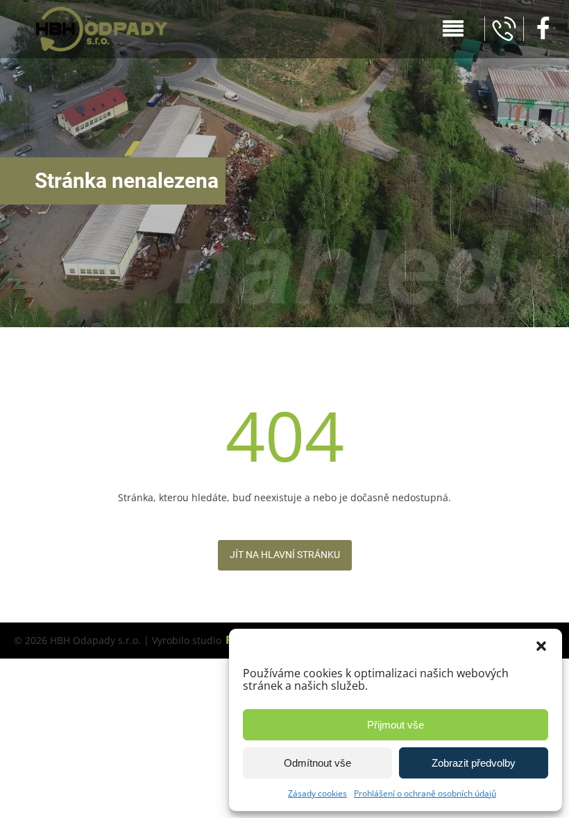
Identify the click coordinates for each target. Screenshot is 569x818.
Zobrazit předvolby (474, 763)
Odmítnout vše (317, 763)
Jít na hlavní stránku (285, 554)
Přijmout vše (395, 725)
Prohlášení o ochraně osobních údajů (425, 793)
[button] (541, 646)
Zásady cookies (317, 793)
